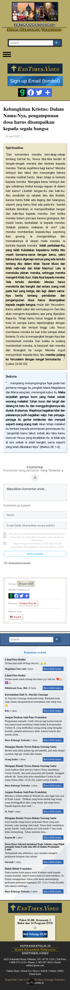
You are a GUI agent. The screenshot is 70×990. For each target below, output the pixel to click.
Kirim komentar (35, 553)
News (36, 971)
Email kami (35, 974)
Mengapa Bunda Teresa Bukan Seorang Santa (30, 746)
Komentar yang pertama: (21, 470)
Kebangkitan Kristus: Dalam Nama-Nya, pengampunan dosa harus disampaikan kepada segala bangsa (33, 118)
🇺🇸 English (15, 616)
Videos (52, 971)
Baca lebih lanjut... (53, 668)
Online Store (12, 971)
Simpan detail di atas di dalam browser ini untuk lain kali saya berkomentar (37, 539)
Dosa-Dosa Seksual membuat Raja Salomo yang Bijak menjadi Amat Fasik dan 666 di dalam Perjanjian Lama (34, 847)
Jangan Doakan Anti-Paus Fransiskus (26, 717)
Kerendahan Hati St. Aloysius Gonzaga (26, 694)
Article (43, 971)
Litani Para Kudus (15, 659)
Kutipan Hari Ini (28, 603)
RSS (60, 971)
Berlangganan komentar (20, 563)
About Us (26, 971)
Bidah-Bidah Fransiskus (18, 868)
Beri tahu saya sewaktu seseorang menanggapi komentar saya (37, 534)
